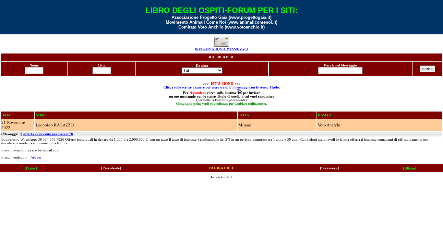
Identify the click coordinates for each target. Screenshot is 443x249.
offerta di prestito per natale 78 (48, 134)
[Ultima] (409, 168)
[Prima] (31, 168)
